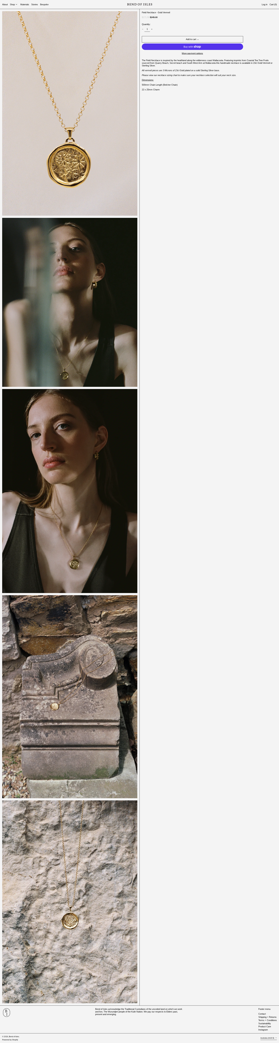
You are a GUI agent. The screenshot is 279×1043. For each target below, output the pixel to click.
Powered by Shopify (10, 1040)
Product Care (264, 1026)
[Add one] (152, 29)
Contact (262, 1014)
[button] (273, 4)
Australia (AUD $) (267, 1038)
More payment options (192, 53)
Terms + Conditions (267, 1020)
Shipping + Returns (267, 1017)
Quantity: (146, 24)
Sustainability (264, 1023)
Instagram (263, 1029)
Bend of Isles (14, 1037)
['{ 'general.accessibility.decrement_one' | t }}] (142, 29)
